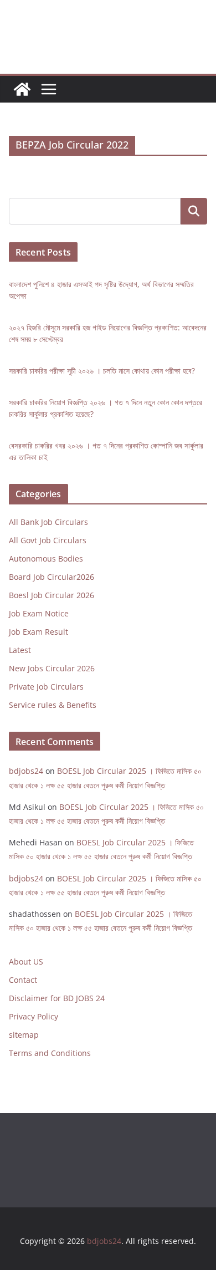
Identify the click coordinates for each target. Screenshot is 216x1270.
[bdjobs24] (22, 89)
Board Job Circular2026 (51, 578)
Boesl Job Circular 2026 (51, 596)
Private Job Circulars (46, 687)
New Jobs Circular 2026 (52, 669)
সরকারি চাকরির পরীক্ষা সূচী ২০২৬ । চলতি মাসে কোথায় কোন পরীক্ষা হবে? (102, 371)
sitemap (24, 1037)
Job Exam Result (38, 633)
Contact (23, 982)
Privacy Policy (33, 1018)
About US (26, 963)
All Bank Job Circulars (48, 523)
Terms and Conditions (50, 1055)
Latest (20, 651)
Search (194, 211)
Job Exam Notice (39, 614)
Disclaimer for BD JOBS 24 (57, 1000)
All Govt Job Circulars (47, 541)
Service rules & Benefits (52, 706)
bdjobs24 (26, 773)
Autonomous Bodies (46, 559)
